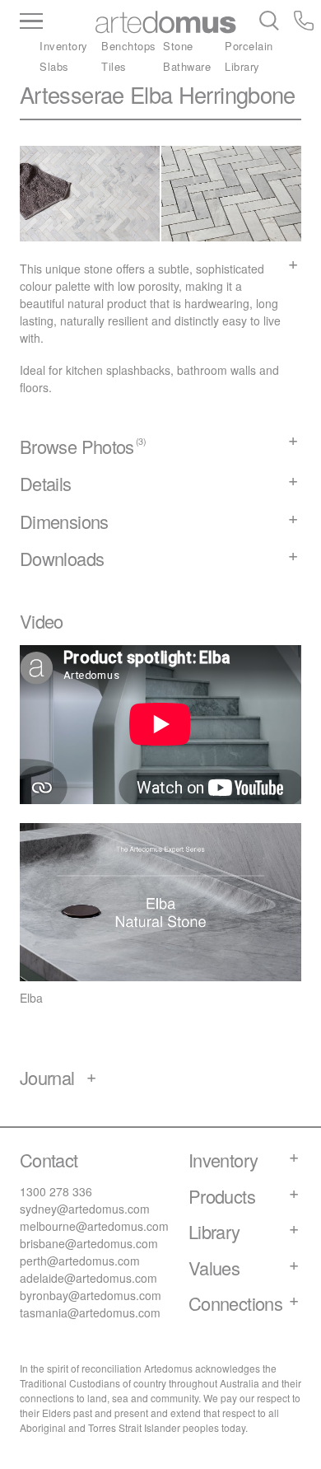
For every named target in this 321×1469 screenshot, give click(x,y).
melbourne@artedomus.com (94, 1226)
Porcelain (249, 46)
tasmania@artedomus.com (90, 1312)
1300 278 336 (56, 1191)
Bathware (187, 66)
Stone (178, 46)
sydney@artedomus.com (85, 1208)
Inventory (64, 46)
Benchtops (128, 46)
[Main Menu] (57, 22)
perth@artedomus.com (80, 1260)
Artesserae (72, 94)
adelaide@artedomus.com (88, 1278)
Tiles (114, 66)
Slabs (54, 66)
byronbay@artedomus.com (90, 1295)
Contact (49, 1159)
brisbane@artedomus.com (89, 1243)
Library (242, 66)
